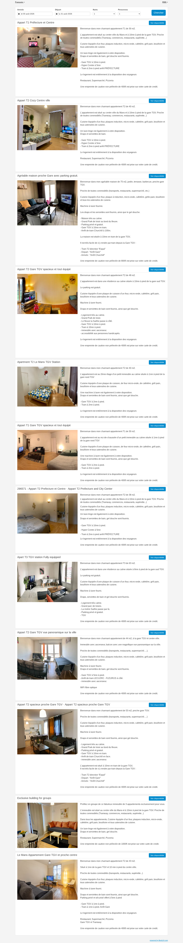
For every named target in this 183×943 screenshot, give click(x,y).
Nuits (95, 10)
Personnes (123, 10)
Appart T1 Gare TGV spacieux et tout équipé (44, 425)
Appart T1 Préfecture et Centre (35, 22)
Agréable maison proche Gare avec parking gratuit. (47, 175)
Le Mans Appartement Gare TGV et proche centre (47, 854)
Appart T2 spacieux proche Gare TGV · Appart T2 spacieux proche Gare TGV (63, 704)
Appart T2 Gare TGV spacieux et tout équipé (44, 269)
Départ (58, 10)
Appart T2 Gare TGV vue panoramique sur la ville (46, 632)
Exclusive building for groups (34, 798)
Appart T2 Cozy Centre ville (33, 100)
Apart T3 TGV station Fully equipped (39, 557)
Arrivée (20, 10)
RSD (164, 2)
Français (19, 2)
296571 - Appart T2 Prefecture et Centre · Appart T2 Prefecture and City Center (64, 488)
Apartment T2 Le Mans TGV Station (38, 361)
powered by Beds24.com (159, 940)
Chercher (159, 12)
